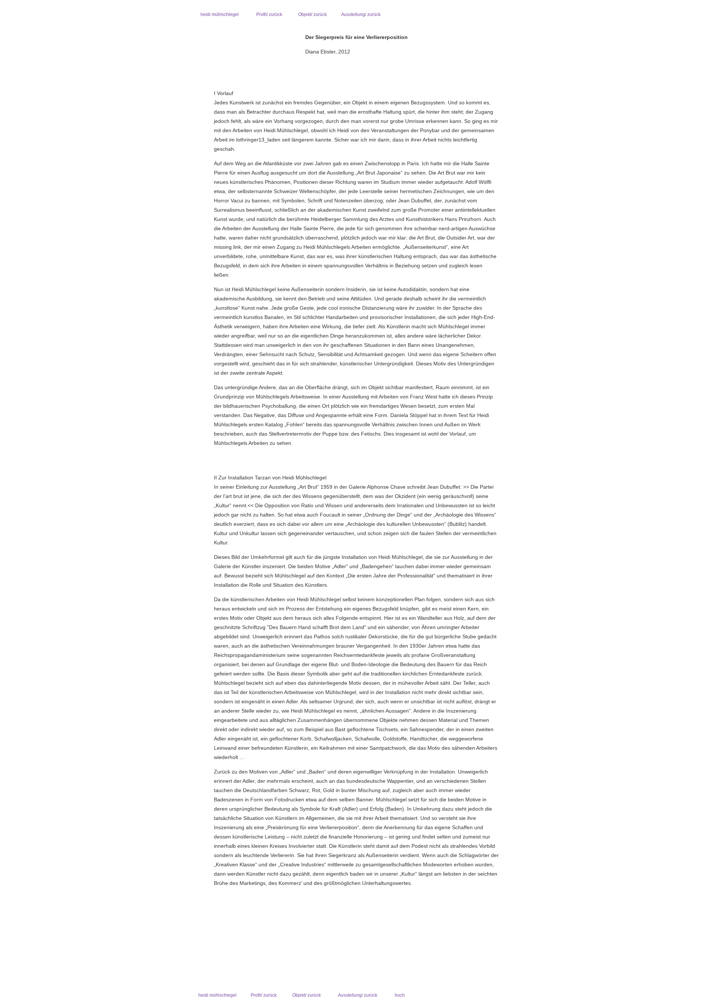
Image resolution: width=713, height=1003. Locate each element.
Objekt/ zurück (312, 14)
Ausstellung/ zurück (361, 14)
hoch (400, 995)
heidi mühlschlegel (220, 14)
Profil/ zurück (269, 14)
